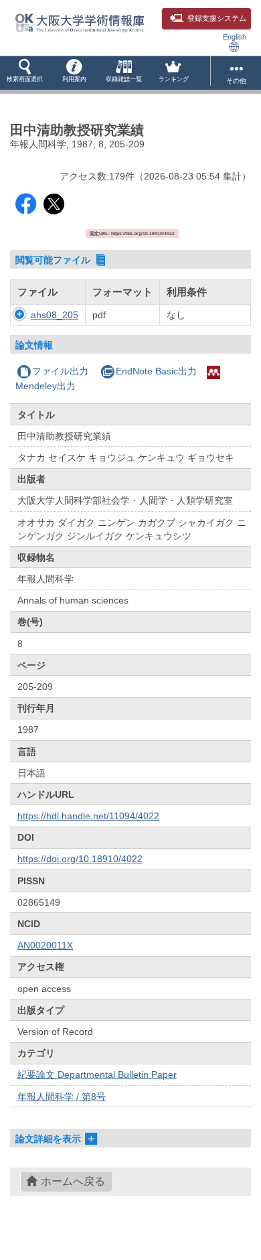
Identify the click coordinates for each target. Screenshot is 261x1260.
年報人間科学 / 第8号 (61, 1096)
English (234, 37)
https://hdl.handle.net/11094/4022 (88, 816)
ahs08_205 (54, 314)
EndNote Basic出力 (156, 371)
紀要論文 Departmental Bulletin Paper (97, 1074)
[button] (25, 73)
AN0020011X (45, 945)
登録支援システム (216, 18)
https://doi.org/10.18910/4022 (80, 858)
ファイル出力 (60, 371)
